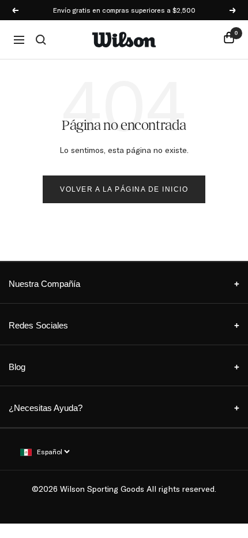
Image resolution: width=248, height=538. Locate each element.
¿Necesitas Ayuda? (124, 408)
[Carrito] (229, 39)
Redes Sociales (124, 325)
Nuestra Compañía (124, 284)
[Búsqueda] (41, 40)
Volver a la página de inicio (124, 189)
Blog (124, 367)
